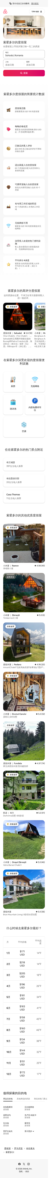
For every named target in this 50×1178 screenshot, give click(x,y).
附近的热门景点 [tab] (40, 1099)
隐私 (21, 1171)
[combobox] (24, 55)
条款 (27, 1171)
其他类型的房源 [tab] (23, 1099)
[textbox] (13, 64)
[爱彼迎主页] (5, 11)
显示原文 (35, 3)
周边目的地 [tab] (8, 1099)
